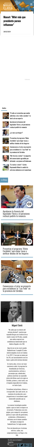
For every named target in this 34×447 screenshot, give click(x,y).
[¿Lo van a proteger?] (17, 132)
